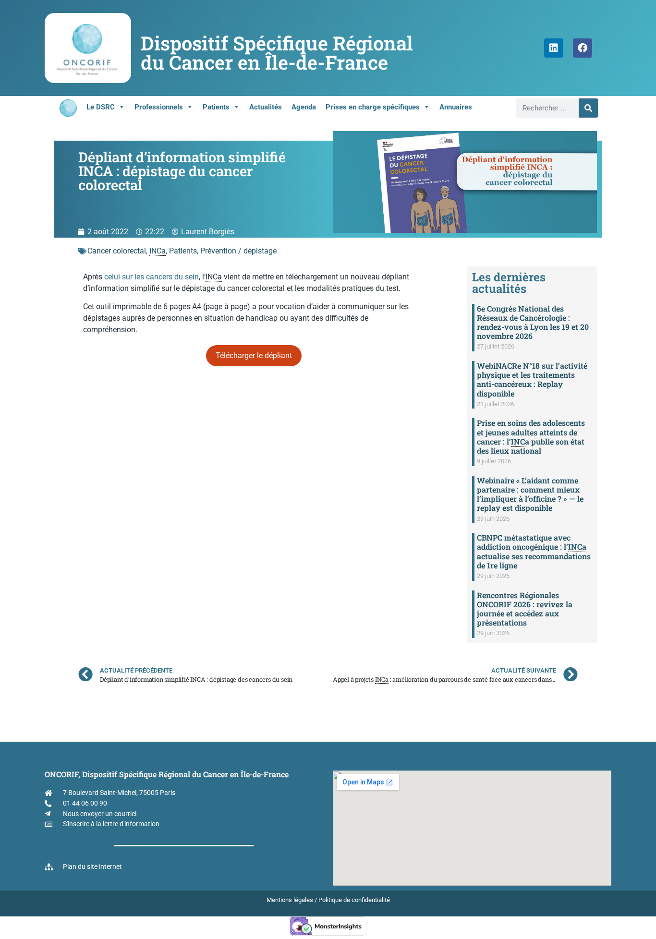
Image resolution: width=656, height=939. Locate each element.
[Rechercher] (588, 108)
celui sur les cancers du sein (151, 276)
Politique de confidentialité (354, 899)
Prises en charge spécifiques (373, 107)
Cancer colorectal (116, 250)
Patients (216, 107)
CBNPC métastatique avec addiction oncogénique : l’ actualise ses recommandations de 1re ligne (534, 551)
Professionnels (158, 107)
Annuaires (455, 107)
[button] (254, 355)
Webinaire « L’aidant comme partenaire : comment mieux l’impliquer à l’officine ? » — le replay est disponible (530, 494)
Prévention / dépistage (238, 250)
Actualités (265, 107)
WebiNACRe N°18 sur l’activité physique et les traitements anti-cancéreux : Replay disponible (532, 379)
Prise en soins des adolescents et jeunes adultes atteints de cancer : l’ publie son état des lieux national (531, 437)
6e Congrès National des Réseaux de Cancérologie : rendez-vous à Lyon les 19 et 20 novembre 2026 (533, 322)
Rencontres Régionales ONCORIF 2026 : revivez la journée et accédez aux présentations (524, 609)
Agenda (304, 107)
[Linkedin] (553, 48)
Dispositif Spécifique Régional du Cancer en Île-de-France (277, 52)
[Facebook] (582, 48)
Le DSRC (100, 107)
